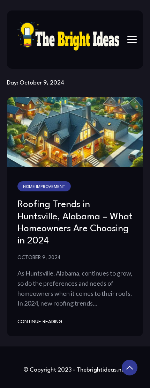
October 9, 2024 (39, 257)
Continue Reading (39, 322)
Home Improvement (44, 187)
